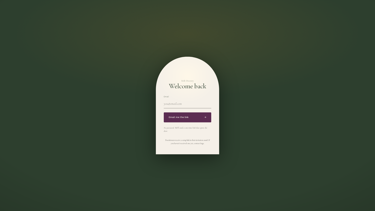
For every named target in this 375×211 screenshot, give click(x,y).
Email (166, 97)
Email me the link (187, 117)
